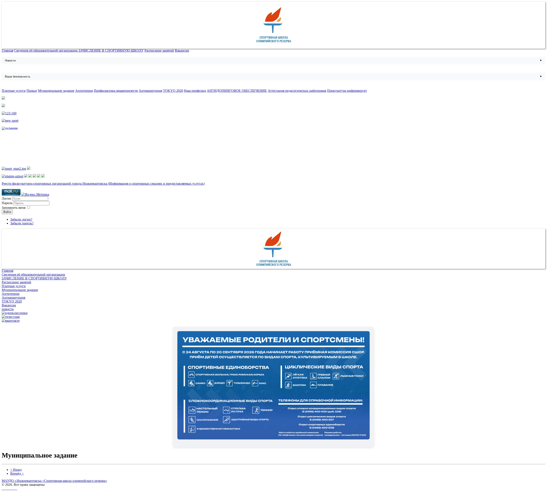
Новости (10, 60)
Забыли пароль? (22, 223)
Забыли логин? (21, 219)
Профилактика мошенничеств (116, 90)
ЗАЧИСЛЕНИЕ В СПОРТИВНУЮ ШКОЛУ (111, 50)
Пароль (7, 203)
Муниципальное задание (56, 90)
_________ (9, 488)
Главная (7, 50)
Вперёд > (17, 473)
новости (8, 309)
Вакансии (182, 50)
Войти (7, 212)
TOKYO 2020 (173, 90)
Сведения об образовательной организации (46, 50)
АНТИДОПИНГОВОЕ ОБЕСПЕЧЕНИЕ (237, 90)
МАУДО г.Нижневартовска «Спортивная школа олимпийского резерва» (54, 481)
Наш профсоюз (195, 90)
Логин (6, 198)
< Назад (16, 469)
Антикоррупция (150, 90)
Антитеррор (84, 90)
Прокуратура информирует (347, 90)
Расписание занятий (159, 50)
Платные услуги (14, 90)
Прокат (31, 90)
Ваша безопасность (17, 76)
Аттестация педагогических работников (297, 90)
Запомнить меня (13, 207)
